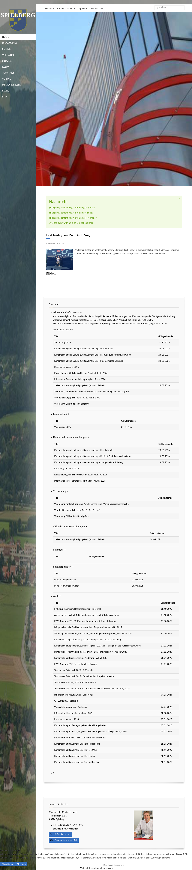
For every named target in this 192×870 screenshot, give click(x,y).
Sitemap (71, 9)
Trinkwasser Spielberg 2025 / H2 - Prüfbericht (75, 683)
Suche (5, 91)
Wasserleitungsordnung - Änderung (70, 707)
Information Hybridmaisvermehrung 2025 (73, 713)
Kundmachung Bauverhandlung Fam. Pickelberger (77, 744)
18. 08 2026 (137, 586)
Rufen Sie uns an (61, 834)
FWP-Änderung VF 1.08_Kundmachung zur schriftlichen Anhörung (85, 621)
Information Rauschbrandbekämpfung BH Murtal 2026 (79, 379)
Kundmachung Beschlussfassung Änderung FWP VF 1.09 (80, 658)
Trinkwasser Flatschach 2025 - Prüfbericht (73, 670)
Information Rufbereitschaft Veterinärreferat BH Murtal (79, 738)
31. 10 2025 (166, 609)
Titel (56, 337)
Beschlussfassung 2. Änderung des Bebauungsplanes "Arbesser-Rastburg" (88, 640)
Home (5, 37)
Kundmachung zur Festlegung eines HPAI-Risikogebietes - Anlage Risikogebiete (90, 732)
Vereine (6, 79)
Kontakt (60, 9)
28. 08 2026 (164, 349)
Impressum (83, 9)
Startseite (49, 9)
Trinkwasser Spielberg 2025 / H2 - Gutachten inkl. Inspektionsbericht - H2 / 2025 (92, 689)
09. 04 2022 (166, 707)
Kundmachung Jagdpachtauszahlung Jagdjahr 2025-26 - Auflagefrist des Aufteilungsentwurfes (97, 646)
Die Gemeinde (9, 43)
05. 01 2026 (166, 726)
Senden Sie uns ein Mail (64, 840)
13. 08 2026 (137, 580)
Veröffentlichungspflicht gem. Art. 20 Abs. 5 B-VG (77, 398)
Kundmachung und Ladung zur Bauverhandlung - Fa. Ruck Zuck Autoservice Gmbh (92, 355)
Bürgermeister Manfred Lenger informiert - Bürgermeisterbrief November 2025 (90, 652)
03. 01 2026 (166, 664)
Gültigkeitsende (165, 337)
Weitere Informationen (90, 868)
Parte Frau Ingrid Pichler (65, 580)
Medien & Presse (11, 85)
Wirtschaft (9, 55)
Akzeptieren (7, 864)
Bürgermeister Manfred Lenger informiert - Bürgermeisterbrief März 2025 (88, 627)
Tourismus (8, 73)
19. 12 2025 (166, 646)
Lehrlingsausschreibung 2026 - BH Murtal (73, 695)
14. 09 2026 (164, 386)
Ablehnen (21, 864)
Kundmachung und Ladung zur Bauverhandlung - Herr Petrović (83, 349)
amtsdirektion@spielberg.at (65, 829)
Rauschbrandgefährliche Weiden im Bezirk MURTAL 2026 (80, 373)
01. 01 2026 (166, 658)
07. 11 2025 (166, 695)
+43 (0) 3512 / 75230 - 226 (70, 825)
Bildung (7, 61)
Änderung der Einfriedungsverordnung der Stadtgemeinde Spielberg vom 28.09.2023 (93, 634)
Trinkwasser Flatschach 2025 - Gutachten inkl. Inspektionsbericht (84, 676)
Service (6, 49)
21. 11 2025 (166, 744)
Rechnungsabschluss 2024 (66, 719)
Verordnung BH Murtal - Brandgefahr (71, 404)
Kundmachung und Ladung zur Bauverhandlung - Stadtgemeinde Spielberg (88, 361)
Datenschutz (97, 9)
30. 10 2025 (166, 615)
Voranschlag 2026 (62, 343)
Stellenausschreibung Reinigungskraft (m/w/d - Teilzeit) (79, 386)
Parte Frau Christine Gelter (66, 586)
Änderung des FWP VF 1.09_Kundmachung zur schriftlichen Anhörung (86, 615)
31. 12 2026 (164, 343)
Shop (5, 97)
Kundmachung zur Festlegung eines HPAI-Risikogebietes (80, 726)
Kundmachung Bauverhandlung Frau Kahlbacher (76, 762)
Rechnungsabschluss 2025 (66, 367)
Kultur (6, 67)
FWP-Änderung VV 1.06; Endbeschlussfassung (75, 664)
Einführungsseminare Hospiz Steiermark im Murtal (77, 609)
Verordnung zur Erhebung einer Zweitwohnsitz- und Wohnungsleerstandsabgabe (91, 392)
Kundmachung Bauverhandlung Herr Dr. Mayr (75, 750)
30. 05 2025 (166, 719)
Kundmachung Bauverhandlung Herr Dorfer (74, 756)
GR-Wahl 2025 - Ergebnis (66, 701)
